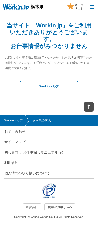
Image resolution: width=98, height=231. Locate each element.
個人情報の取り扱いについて (27, 173)
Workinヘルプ (49, 86)
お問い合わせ (14, 132)
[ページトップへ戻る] (89, 107)
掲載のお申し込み (60, 207)
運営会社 (32, 207)
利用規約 (11, 163)
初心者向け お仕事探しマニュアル (31, 152)
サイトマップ (14, 142)
